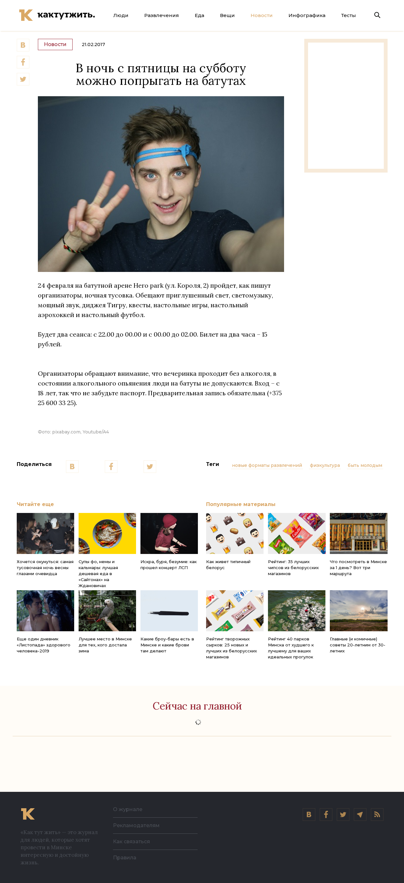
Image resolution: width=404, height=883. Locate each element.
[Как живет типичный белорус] (235, 533)
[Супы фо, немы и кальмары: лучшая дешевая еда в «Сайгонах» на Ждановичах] (107, 533)
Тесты (348, 15)
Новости (262, 15)
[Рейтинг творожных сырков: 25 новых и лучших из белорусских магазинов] (235, 610)
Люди (120, 15)
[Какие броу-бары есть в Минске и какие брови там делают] (169, 610)
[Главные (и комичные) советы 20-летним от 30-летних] (358, 610)
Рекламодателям (136, 825)
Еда (199, 15)
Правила (124, 858)
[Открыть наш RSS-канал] (377, 814)
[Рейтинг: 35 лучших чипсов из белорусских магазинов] (296, 533)
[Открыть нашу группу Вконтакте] (309, 814)
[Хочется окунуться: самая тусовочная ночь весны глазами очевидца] (45, 533)
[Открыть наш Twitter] (343, 814)
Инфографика (306, 15)
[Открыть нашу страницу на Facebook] (326, 814)
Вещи (227, 15)
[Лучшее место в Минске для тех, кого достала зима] (107, 610)
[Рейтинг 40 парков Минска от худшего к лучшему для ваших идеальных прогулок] (296, 610)
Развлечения (161, 15)
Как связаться (131, 842)
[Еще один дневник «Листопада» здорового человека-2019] (45, 610)
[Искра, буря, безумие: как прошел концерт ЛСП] (169, 533)
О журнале (127, 809)
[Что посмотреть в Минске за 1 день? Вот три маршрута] (358, 533)
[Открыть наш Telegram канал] (360, 814)
